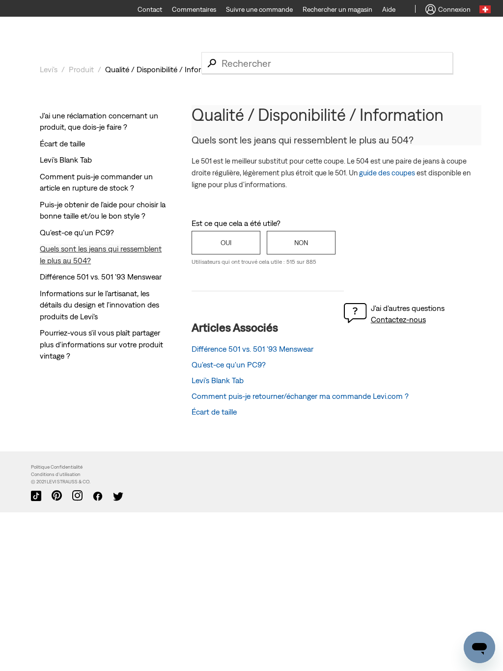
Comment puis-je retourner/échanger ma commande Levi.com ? (300, 395)
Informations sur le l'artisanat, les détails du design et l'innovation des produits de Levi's (99, 305)
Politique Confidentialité (57, 467)
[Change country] (485, 11)
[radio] (226, 242)
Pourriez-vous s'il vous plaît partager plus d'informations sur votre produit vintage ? (101, 344)
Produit (81, 69)
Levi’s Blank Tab (66, 159)
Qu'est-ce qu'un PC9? (77, 232)
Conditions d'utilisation (56, 474)
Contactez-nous (398, 319)
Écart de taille (62, 143)
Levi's (48, 69)
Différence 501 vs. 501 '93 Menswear (101, 276)
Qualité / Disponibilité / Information (165, 69)
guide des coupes (387, 172)
